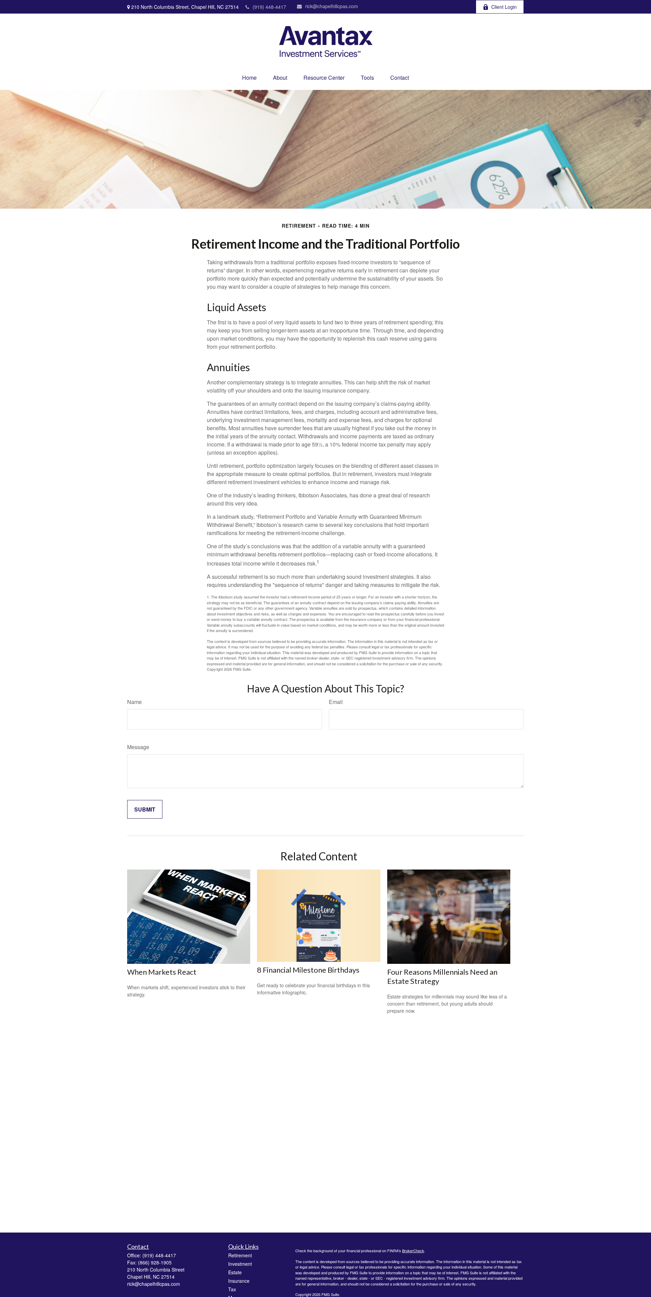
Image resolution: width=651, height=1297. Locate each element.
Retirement (240, 1255)
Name (134, 702)
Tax (232, 1289)
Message (138, 747)
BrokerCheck (413, 1250)
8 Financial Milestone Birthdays (308, 969)
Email (336, 702)
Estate (235, 1272)
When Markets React (161, 971)
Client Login (504, 6)
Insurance (239, 1280)
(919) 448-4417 (269, 6)
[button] (249, 77)
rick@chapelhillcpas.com (331, 6)
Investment (240, 1263)
